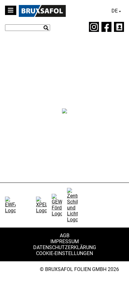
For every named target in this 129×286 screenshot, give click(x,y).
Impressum (64, 241)
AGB (65, 235)
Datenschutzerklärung (64, 247)
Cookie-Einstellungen (64, 253)
